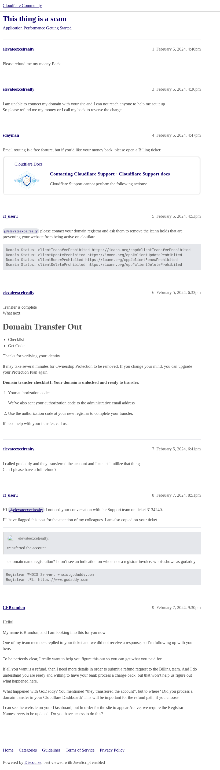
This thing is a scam (35, 18)
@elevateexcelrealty (21, 231)
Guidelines (51, 750)
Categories (28, 750)
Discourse (32, 762)
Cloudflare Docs (28, 164)
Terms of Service (80, 750)
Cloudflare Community (22, 5)
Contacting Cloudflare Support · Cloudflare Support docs (110, 174)
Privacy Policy (112, 750)
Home (8, 750)
